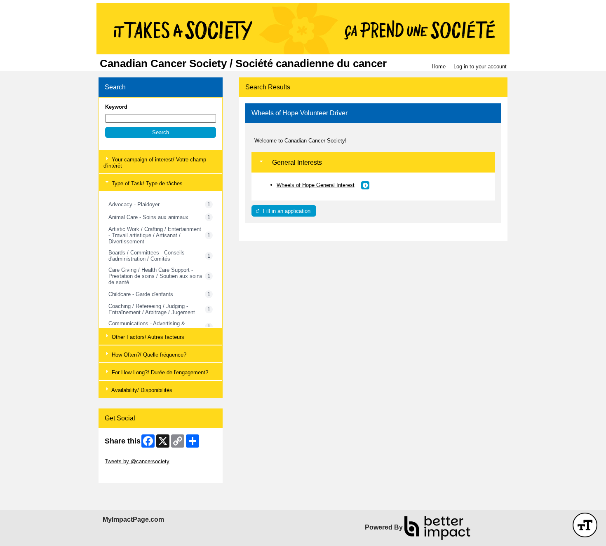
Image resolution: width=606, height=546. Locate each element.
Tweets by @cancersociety (137, 461)
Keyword (116, 107)
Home (439, 66)
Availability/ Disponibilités (141, 390)
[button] (160, 132)
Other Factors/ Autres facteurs (147, 337)
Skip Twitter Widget (128, 455)
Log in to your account (480, 66)
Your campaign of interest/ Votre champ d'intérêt (154, 162)
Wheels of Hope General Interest (316, 185)
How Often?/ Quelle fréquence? (148, 355)
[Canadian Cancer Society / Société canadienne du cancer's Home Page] (303, 28)
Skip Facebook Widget (132, 474)
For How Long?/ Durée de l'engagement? (159, 372)
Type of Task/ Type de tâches (146, 183)
